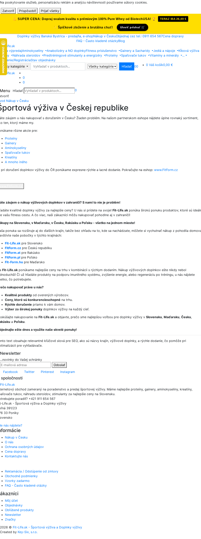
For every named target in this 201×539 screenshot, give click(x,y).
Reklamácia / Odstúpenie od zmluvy (31, 471)
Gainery (10, 143)
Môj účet (11, 500)
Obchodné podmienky (21, 476)
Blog (121, 41)
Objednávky (14, 505)
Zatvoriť (8, 11)
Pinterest (47, 372)
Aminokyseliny (15, 148)
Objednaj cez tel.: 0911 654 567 (139, 36)
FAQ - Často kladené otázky (97, 41)
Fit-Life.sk (12, 243)
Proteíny (11, 138)
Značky (10, 519)
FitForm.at (12, 253)
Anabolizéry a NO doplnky (66, 51)
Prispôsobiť (27, 11)
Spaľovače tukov (17, 152)
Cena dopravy (173, 36)
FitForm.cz (13, 248)
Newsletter (13, 515)
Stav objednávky (43, 60)
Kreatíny (11, 157)
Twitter (29, 372)
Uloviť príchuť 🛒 (132, 27)
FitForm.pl (12, 257)
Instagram (67, 372)
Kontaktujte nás (16, 456)
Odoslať (59, 365)
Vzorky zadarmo (17, 481)
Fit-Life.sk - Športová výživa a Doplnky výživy (47, 527)
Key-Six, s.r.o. (27, 532)
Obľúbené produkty (19, 510)
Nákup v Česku (104, 36)
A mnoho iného (16, 162)
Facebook (10, 372)
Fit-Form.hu (14, 262)
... (183, 55)
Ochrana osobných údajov (24, 447)
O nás (9, 442)
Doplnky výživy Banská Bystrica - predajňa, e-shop (55, 36)
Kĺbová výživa (188, 51)
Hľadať (18, 91)
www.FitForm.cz (166, 170)
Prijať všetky (50, 11)
